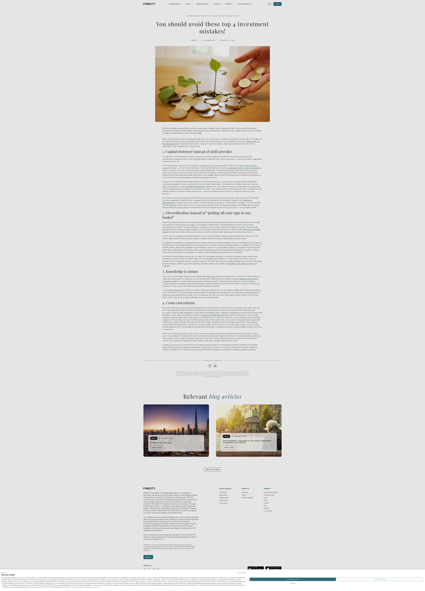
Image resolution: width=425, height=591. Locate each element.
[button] (5, 572)
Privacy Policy (73, 587)
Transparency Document (92, 587)
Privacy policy (241, 572)
